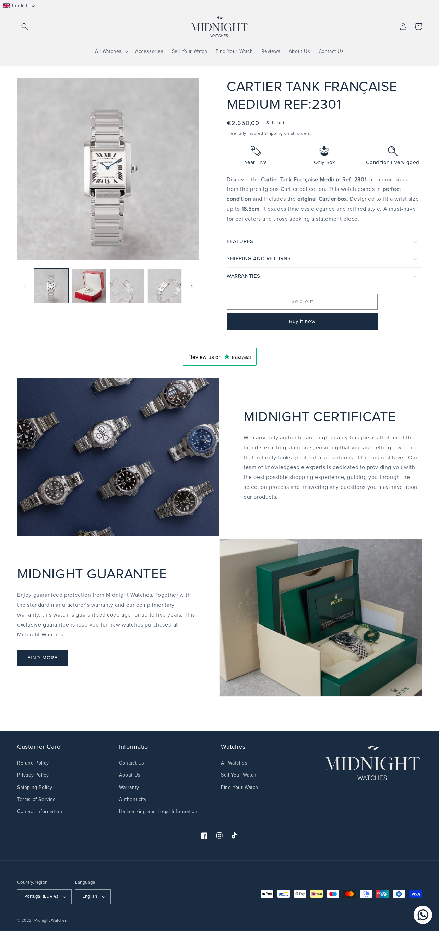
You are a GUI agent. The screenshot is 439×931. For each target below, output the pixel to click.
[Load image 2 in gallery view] (89, 286)
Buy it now (302, 321)
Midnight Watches (50, 920)
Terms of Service (36, 799)
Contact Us (131, 763)
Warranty (129, 787)
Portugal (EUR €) (41, 896)
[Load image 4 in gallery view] (164, 286)
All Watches (234, 763)
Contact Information (39, 811)
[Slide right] (191, 286)
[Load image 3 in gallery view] (127, 286)
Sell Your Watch (239, 775)
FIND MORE (42, 657)
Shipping (273, 133)
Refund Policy (33, 763)
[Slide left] (24, 286)
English (89, 896)
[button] (19, 6)
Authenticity (132, 799)
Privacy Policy (33, 775)
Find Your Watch (239, 787)
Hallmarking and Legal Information (158, 811)
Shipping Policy (34, 787)
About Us (130, 775)
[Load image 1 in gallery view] (51, 286)
